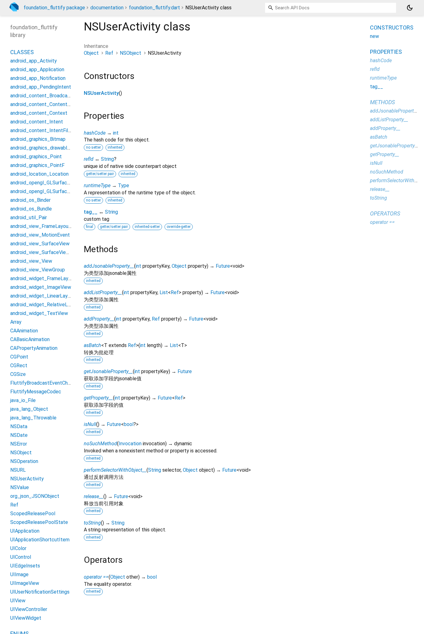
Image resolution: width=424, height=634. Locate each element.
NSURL (18, 470)
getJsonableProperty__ (108, 371)
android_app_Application (37, 69)
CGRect (18, 365)
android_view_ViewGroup (37, 270)
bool (128, 424)
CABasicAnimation (30, 339)
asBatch (92, 345)
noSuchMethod (100, 444)
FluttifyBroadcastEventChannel (44, 383)
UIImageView (24, 583)
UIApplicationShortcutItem (40, 540)
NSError (18, 444)
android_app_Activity (33, 61)
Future (223, 266)
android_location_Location (39, 174)
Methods (382, 102)
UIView (17, 601)
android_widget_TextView (39, 313)
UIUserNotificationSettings (40, 592)
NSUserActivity (101, 93)
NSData (18, 426)
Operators (385, 213)
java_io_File (23, 400)
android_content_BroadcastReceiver (50, 96)
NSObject (130, 53)
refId (88, 159)
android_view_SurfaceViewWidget (47, 252)
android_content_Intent (36, 122)
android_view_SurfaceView (40, 244)
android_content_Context (38, 113)
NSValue (19, 487)
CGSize (18, 374)
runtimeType (97, 185)
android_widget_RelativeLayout (45, 305)
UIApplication (24, 531)
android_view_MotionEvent (40, 235)
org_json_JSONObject (34, 496)
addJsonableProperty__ (109, 266)
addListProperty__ (103, 292)
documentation (107, 8)
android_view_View (31, 261)
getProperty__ (98, 398)
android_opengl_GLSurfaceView (45, 183)
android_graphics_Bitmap (37, 139)
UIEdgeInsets (25, 566)
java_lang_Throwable (33, 418)
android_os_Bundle (31, 209)
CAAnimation (24, 331)
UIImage (19, 574)
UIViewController (28, 609)
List (164, 292)
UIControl (20, 557)
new (374, 36)
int (116, 133)
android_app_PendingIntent (40, 87)
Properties (386, 52)
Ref (109, 53)
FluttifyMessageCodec (35, 392)
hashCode (95, 133)
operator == (96, 577)
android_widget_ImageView (40, 287)
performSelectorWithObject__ (115, 470)
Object (91, 53)
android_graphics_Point (36, 157)
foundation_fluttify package (54, 8)
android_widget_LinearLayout (42, 296)
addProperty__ (99, 319)
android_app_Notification (37, 78)
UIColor (18, 548)
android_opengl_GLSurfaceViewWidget (53, 191)
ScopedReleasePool (32, 513)
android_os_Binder (30, 200)
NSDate (19, 435)
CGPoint (19, 357)
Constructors (391, 27)
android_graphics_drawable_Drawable (51, 148)
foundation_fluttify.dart (154, 8)
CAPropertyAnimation (33, 348)
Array (15, 322)
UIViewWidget (25, 618)
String (107, 159)
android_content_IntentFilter (42, 130)
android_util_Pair (28, 217)
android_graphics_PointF (37, 165)
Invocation (130, 444)
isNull (90, 424)
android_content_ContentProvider (48, 104)
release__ (93, 496)
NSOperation (24, 461)
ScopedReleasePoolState (39, 522)
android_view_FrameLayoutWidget (48, 226)
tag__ (90, 212)
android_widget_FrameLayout (43, 278)
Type (123, 185)
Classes (22, 52)
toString (92, 523)
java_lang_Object (29, 409)
